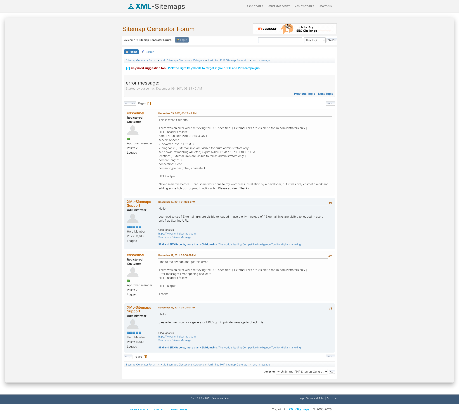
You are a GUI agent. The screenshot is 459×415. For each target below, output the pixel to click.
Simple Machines (221, 398)
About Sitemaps (304, 6)
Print (330, 103)
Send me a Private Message (174, 237)
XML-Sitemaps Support (139, 204)
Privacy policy (139, 409)
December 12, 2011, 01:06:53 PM (176, 201)
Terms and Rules (315, 398)
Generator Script (279, 6)
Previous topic (304, 93)
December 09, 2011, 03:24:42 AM (177, 113)
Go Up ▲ (332, 398)
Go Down (130, 103)
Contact (159, 409)
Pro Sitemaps (179, 409)
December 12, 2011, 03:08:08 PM (177, 255)
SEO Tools (326, 6)
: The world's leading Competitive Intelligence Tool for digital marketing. (230, 244)
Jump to (269, 371)
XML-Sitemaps (299, 409)
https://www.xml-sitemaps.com (177, 233)
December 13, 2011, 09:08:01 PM (176, 307)
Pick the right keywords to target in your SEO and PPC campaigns (193, 68)
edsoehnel (135, 113)
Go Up (128, 356)
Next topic (325, 93)
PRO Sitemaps (255, 6)
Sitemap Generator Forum (158, 28)
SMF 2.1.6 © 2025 (200, 398)
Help (301, 398)
